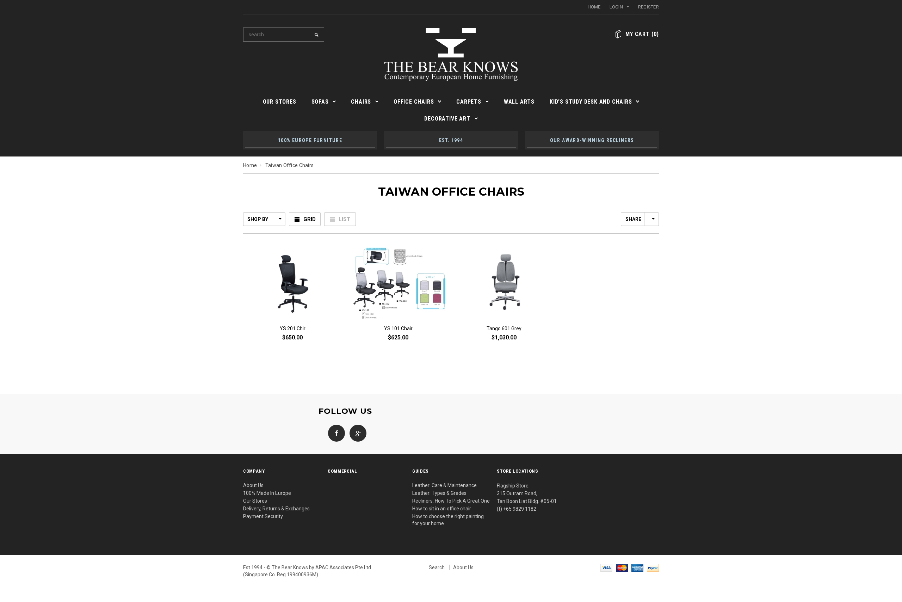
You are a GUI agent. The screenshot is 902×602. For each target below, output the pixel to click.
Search (437, 567)
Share (633, 219)
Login (616, 7)
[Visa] (606, 567)
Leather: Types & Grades (439, 493)
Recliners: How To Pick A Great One (451, 501)
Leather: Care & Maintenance (444, 485)
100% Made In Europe (267, 493)
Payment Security (263, 516)
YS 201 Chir (292, 328)
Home (594, 7)
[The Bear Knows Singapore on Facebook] (335, 432)
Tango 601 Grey (504, 328)
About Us (253, 485)
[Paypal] (653, 567)
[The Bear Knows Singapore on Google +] (356, 432)
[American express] (637, 567)
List (344, 219)
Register (648, 7)
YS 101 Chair (398, 328)
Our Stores (255, 501)
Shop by (257, 219)
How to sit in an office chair (441, 508)
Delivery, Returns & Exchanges (276, 508)
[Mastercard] (622, 567)
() (642, 34)
